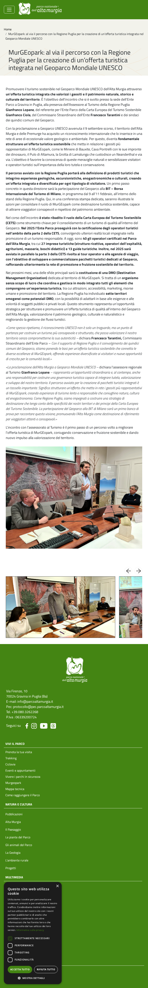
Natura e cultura (18, 804)
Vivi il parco (14, 743)
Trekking (11, 758)
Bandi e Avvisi (14, 942)
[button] (33, 978)
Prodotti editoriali (16, 902)
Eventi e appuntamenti (20, 770)
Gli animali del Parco (18, 845)
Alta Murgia (13, 821)
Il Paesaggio (13, 829)
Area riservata (14, 950)
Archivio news (14, 894)
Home (8, 29)
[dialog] (33, 933)
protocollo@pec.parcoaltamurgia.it (38, 706)
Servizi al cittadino (17, 957)
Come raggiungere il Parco (22, 795)
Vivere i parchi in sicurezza (22, 776)
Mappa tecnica (14, 789)
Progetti (10, 868)
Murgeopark (13, 782)
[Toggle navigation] (9, 9)
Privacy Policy (14, 969)
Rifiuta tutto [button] (46, 969)
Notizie (10, 887)
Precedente (128, 571)
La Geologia (12, 852)
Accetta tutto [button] (20, 969)
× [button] (57, 886)
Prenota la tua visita (18, 752)
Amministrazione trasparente (24, 927)
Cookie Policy (14, 977)
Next (138, 571)
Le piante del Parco (17, 837)
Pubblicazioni (14, 814)
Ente (8, 919)
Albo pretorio (13, 934)
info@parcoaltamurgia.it (35, 701)
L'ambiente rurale (16, 860)
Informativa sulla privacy (30, 930)
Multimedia (14, 877)
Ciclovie (10, 764)
